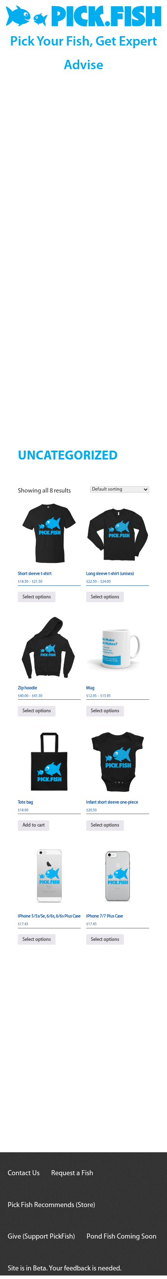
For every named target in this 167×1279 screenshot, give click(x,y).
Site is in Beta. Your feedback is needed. (65, 1268)
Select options (37, 597)
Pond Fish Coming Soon (122, 1237)
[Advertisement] (83, 174)
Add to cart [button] (34, 825)
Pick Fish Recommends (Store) (51, 1205)
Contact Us (24, 1173)
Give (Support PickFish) (41, 1237)
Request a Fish (72, 1173)
